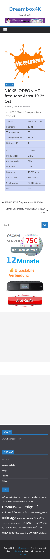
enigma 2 (7, 512)
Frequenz (9, 85)
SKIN (24, 527)
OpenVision (41, 522)
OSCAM (12, 527)
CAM (27, 497)
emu (20, 507)
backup (14, 497)
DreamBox (9, 507)
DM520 (44, 497)
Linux (18, 518)
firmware (19, 512)
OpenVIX (5, 528)
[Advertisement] (25, 337)
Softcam (38, 527)
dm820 (10, 501)
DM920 (24, 501)
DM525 (4, 501)
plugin (19, 528)
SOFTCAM (6, 459)
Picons (5, 476)
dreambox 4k (25, 107)
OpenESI (14, 523)
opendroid (6, 523)
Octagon (29, 518)
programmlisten (9, 465)
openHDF (20, 523)
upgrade (20, 533)
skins (29, 527)
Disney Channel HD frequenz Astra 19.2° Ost (25, 210)
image (11, 517)
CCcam (38, 497)
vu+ (29, 532)
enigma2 (31, 506)
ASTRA (8, 497)
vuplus (37, 532)
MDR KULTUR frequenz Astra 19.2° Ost (24, 202)
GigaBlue (42, 512)
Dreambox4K (25, 8)
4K (3, 497)
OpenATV (39, 518)
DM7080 (31, 501)
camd (33, 497)
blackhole (21, 497)
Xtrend (44, 533)
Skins (4, 481)
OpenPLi (29, 523)
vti (25, 533)
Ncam (22, 518)
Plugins (5, 470)
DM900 (17, 501)
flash (27, 512)
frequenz (34, 513)
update (12, 532)
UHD (5, 532)
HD (4, 518)
